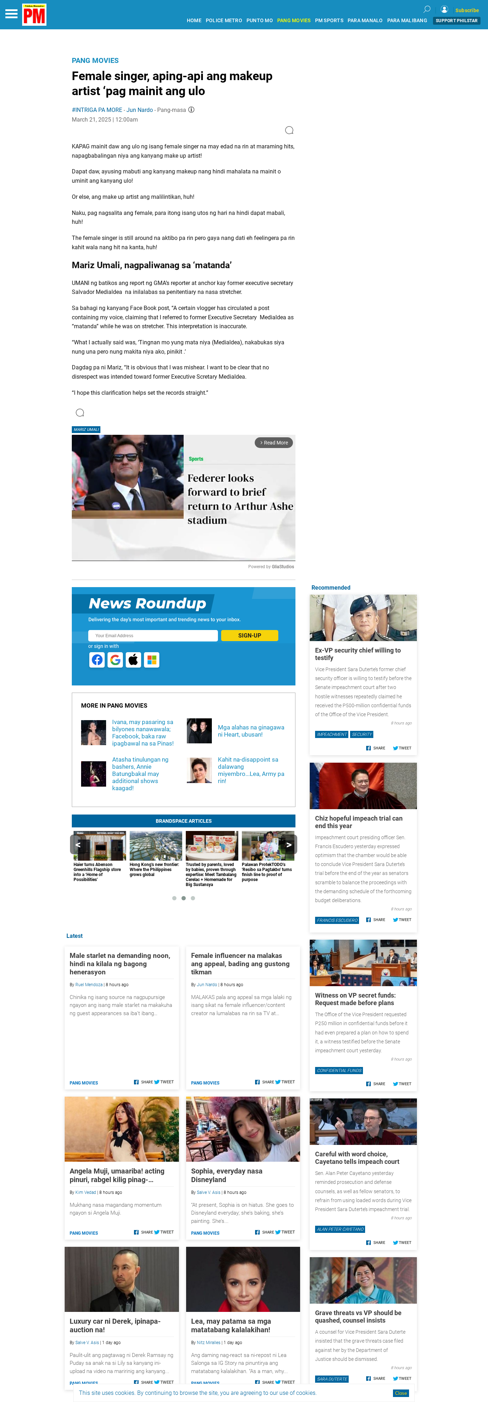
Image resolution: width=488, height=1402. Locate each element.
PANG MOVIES (294, 21)
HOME (194, 21)
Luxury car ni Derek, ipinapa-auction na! (115, 1325)
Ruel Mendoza (89, 984)
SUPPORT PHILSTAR (457, 20)
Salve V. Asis (208, 1192)
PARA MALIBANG (407, 21)
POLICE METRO (224, 21)
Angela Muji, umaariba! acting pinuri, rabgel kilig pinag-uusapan (117, 1175)
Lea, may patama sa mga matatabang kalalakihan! (231, 1325)
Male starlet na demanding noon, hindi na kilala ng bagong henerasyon (120, 963)
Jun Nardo (139, 110)
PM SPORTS (329, 21)
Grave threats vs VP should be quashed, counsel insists (358, 1316)
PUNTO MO (260, 21)
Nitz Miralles (208, 1342)
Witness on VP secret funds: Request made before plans (355, 999)
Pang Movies (95, 60)
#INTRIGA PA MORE (97, 110)
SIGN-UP (249, 635)
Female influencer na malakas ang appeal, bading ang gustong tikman (240, 963)
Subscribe (467, 10)
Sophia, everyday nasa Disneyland (227, 1175)
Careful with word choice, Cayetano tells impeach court (357, 1157)
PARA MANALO (365, 21)
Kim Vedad (85, 1192)
